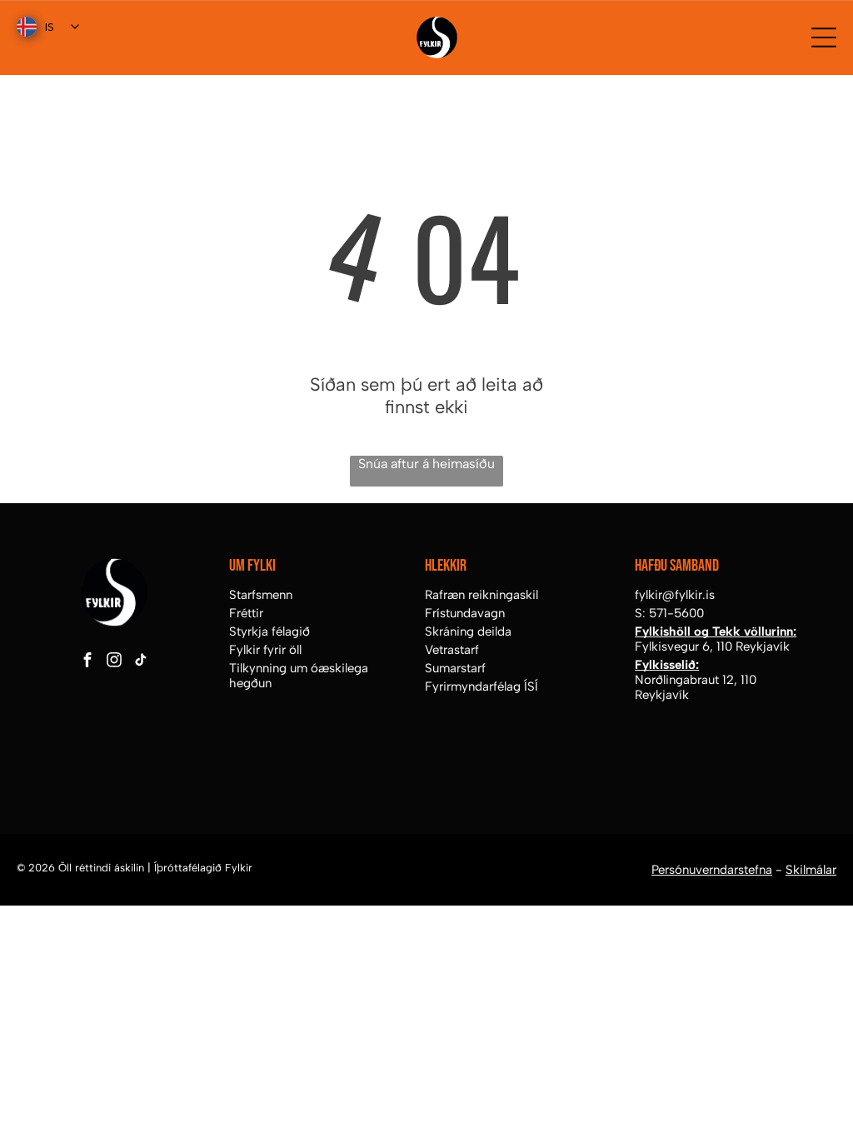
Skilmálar (811, 869)
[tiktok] (140, 662)
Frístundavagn (465, 613)
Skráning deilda (468, 631)
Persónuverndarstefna (711, 869)
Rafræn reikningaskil (481, 594)
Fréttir (246, 613)
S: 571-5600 (669, 613)
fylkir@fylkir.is (675, 594)
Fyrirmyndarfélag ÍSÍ (481, 686)
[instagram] (113, 662)
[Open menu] (823, 37)
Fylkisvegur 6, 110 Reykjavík (712, 646)
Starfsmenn (260, 594)
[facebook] (87, 662)
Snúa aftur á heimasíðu (426, 464)
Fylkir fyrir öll (265, 649)
